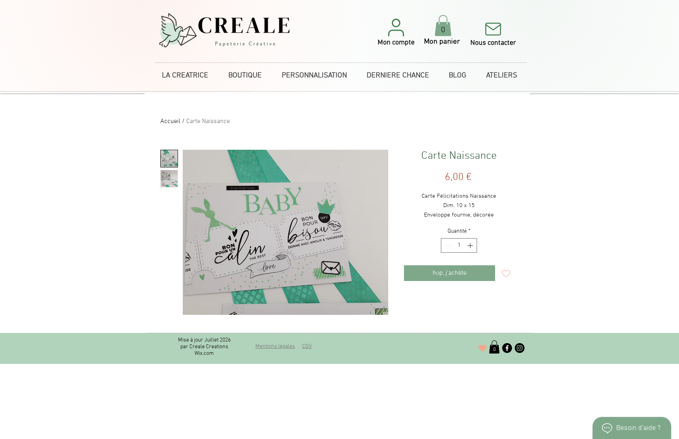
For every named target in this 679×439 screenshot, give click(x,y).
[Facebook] (507, 348)
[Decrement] (447, 245)
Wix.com (204, 353)
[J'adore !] (482, 348)
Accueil (170, 121)
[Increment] (471, 245)
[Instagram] (520, 348)
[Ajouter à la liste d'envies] (506, 273)
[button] (396, 32)
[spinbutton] (459, 245)
